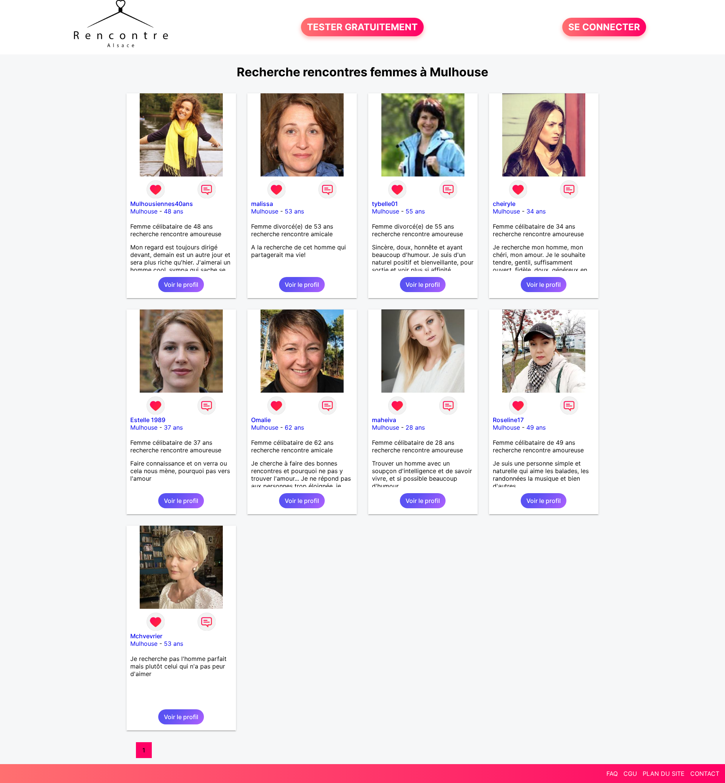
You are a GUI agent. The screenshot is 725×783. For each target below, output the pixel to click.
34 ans (536, 211)
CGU (630, 773)
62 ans (294, 427)
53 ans (294, 211)
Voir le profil (181, 284)
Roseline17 (508, 420)
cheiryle (504, 203)
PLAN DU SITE (664, 773)
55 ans (415, 211)
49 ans (536, 427)
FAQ (612, 773)
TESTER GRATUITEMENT (362, 27)
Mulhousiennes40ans (161, 203)
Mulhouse (143, 211)
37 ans (173, 427)
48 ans (173, 211)
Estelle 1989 (147, 420)
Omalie (261, 420)
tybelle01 (385, 203)
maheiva (384, 420)
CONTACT (704, 773)
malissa (262, 203)
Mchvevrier (146, 636)
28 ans (415, 427)
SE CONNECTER (604, 27)
